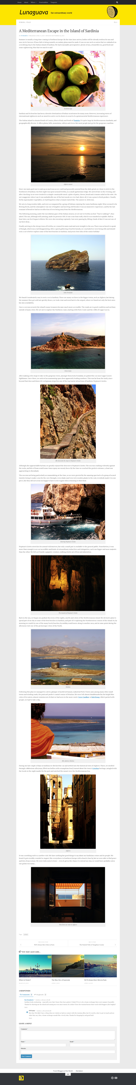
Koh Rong (95, 697)
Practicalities (43, 2)
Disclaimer (79, 1071)
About (26, 2)
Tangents (54, 2)
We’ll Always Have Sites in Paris (95, 980)
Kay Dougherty (29, 1000)
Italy (28, 22)
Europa (22, 22)
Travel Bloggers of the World (63, 1071)
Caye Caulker (83, 697)
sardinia (26, 934)
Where (33, 2)
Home (19, 2)
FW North (24, 36)
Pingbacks (41, 995)
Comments (27, 995)
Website (23, 1048)
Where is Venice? (25, 980)
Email (72, 1041)
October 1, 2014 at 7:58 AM (43, 1000)
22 (50, 957)
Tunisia (77, 120)
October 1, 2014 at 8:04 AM (44, 1010)
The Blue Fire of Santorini (61, 980)
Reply (26, 1007)
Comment (24, 1029)
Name (23, 1041)
